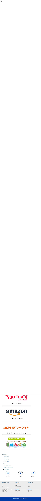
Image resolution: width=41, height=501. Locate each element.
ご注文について (4, 454)
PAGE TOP (39, 485)
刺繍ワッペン (17, 482)
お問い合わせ (4, 463)
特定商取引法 (6, 459)
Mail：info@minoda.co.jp (8, 467)
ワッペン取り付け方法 (18, 486)
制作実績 (16, 485)
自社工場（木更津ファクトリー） (7, 489)
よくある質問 (6, 461)
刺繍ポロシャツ (30, 482)
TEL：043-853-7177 (7, 465)
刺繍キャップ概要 (17, 490)
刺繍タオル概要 (30, 490)
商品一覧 (16, 491)
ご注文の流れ (6, 456)
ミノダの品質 (4, 490)
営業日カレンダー (4, 491)
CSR (2, 486)
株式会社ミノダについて (6, 482)
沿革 (2, 485)
